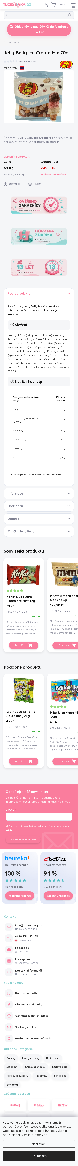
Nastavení (39, 1144)
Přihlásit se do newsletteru (23, 839)
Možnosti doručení (53, 174)
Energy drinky (30, 1058)
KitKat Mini (52, 1058)
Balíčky (10, 1058)
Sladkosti (12, 1066)
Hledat (69, 15)
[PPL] (63, 1105)
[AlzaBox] (15, 1105)
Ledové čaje (59, 1066)
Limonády (60, 1075)
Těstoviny (41, 1075)
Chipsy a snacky (35, 1066)
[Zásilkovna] (39, 1105)
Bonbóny (12, 1084)
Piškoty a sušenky (17, 1075)
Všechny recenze (19, 895)
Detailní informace (15, 156)
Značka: (66, 64)
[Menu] (73, 4)
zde (44, 1135)
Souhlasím (39, 1156)
